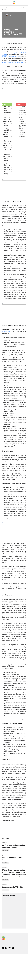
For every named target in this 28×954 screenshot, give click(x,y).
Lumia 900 (4, 51)
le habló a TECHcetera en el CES (11, 56)
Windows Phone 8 (6, 331)
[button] (2, 3)
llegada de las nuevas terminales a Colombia (13, 62)
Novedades (5, 850)
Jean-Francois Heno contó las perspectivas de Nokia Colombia (14, 52)
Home (3, 7)
